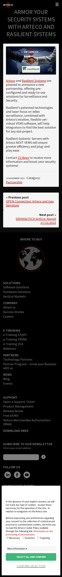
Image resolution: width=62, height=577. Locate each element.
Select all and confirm (31, 556)
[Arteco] (8, 4)
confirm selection (31, 566)
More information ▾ (17, 548)
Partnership (14, 182)
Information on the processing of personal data (29, 533)
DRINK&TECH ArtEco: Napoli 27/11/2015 (36, 221)
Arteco (10, 81)
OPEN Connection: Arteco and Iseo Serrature (30, 203)
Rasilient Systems (34, 81)
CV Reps (23, 158)
